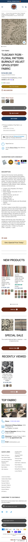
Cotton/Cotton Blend (6, 478)
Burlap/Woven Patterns (20, 469)
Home (2, 13)
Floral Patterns (18, 464)
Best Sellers (4, 467)
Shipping (3, 74)
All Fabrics (3, 491)
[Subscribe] (25, 506)
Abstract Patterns (5, 465)
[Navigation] (2, 7)
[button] (13, 238)
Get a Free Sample (14, 86)
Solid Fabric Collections (20, 462)
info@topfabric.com (14, 442)
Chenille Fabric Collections (18, 452)
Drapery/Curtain (5, 481)
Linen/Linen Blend (5, 476)
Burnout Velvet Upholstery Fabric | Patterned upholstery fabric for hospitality (13, 14)
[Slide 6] (17, 304)
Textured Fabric (18, 458)
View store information (9, 130)
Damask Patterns (5, 483)
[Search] (22, 6)
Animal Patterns (5, 489)
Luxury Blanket (18, 471)
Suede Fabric (18, 460)
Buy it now (14, 118)
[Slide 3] (4, 46)
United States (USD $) (8, 520)
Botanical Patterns (5, 487)
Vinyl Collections (19, 466)
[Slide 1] (1, 46)
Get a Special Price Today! (14, 242)
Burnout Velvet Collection (4, 462)
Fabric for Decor (5, 455)
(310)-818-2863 (15, 421)
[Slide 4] (14, 304)
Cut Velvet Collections (6, 459)
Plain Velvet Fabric (5, 457)
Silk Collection (4, 469)
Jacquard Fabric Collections (19, 455)
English (4, 525)
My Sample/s (21, 540)
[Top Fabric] (14, 7)
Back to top (14, 539)
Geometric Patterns (6, 485)
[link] (14, 392)
